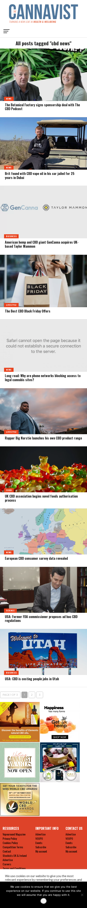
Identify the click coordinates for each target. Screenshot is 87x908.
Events (38, 843)
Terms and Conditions (14, 868)
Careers (7, 864)
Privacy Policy (10, 838)
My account (41, 851)
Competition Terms (13, 847)
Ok (43, 901)
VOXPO (39, 838)
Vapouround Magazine (14, 834)
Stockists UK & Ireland (15, 855)
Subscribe (40, 847)
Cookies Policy (10, 843)
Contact (7, 851)
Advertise (8, 860)
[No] (82, 895)
